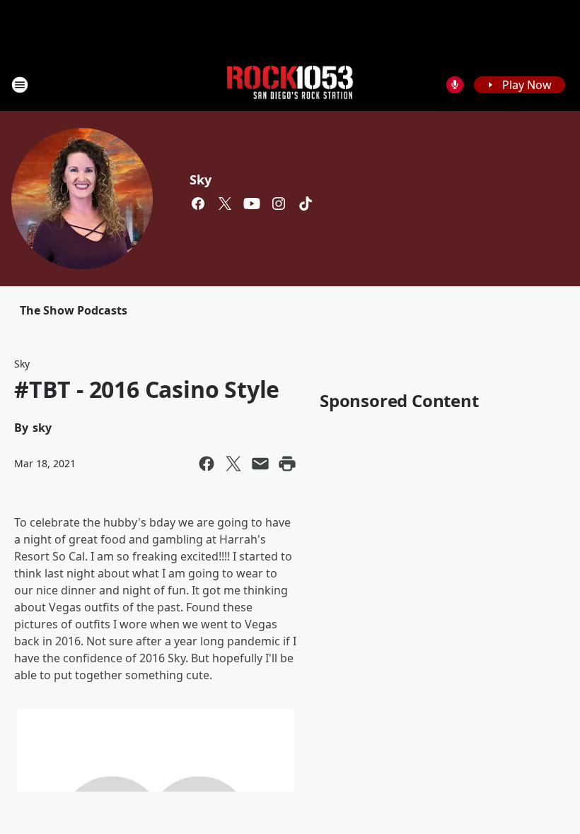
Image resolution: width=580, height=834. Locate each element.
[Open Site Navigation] (19, 84)
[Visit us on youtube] (251, 203)
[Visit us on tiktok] (305, 203)
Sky (200, 179)
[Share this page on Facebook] (206, 464)
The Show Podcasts (73, 310)
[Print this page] (287, 464)
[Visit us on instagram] (278, 203)
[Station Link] (290, 84)
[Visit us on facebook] (198, 203)
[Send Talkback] (454, 84)
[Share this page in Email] (260, 464)
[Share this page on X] (233, 464)
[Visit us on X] (224, 203)
